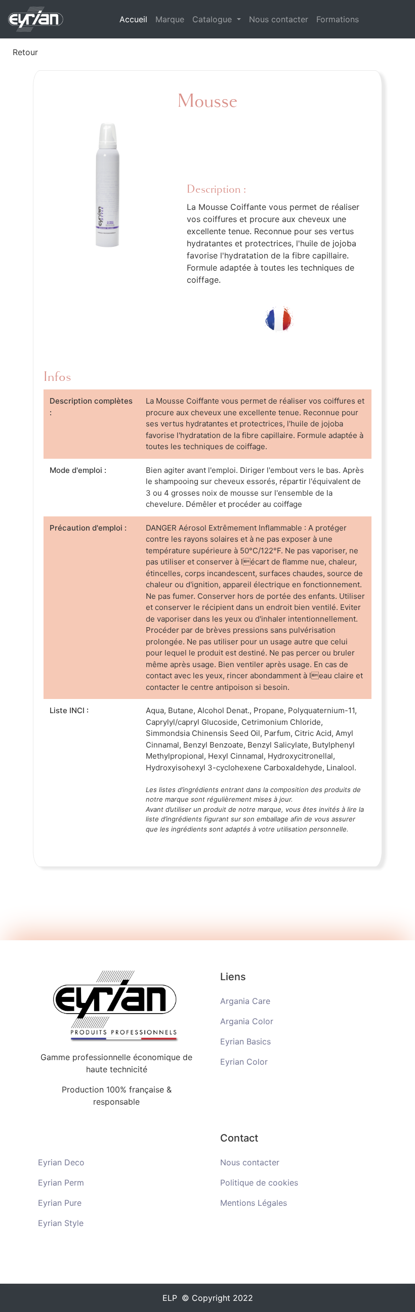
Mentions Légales (253, 1203)
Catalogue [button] (213, 19)
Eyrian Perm (61, 1182)
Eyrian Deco (61, 1162)
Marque (169, 19)
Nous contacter (278, 19)
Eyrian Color (244, 1062)
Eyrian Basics (245, 1041)
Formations (337, 19)
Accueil (135, 19)
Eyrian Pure (59, 1203)
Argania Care (245, 1001)
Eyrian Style (61, 1223)
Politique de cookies (259, 1182)
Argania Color (246, 1021)
